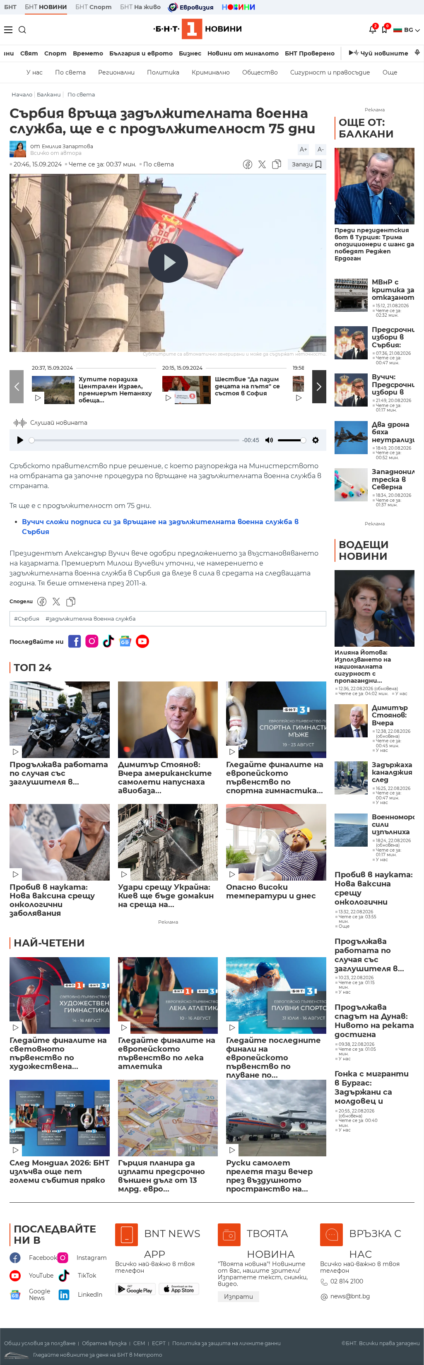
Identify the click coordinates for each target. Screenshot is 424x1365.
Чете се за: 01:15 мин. (357, 985)
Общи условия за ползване (39, 1343)
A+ (303, 149)
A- (321, 149)
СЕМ (139, 1343)
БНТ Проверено (310, 53)
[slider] (134, 440)
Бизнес (190, 53)
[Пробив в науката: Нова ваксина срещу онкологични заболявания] (60, 842)
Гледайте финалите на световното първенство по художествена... (58, 1053)
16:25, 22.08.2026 (393, 788)
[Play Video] (168, 263)
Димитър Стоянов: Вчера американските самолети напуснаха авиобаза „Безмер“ (393, 715)
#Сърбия (26, 619)
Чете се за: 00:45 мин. (388, 743)
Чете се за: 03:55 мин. (357, 919)
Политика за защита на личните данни (226, 1343)
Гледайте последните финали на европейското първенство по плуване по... (273, 1053)
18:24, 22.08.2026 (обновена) (393, 843)
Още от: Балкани (366, 128)
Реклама (168, 922)
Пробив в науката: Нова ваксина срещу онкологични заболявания (52, 900)
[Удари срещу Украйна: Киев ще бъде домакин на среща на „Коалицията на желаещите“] (168, 842)
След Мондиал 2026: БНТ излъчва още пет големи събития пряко (59, 1172)
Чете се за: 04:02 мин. (363, 693)
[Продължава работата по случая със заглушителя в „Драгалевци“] (60, 719)
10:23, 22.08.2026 (356, 977)
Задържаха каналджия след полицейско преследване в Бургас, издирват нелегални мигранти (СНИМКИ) (393, 772)
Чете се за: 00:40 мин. (358, 1123)
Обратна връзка (104, 1343)
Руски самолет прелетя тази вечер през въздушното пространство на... (269, 1176)
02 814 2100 (346, 1281)
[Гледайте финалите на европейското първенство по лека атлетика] (168, 995)
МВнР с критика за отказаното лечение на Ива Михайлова (393, 290)
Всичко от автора (56, 153)
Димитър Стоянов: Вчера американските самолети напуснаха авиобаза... (165, 778)
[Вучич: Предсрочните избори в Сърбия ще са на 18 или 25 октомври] (351, 390)
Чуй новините (384, 53)
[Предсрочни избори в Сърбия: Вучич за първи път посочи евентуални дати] (351, 342)
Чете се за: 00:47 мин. (388, 795)
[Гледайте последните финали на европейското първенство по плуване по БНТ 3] (276, 995)
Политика (163, 72)
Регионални (116, 72)
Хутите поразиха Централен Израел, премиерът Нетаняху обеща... (115, 390)
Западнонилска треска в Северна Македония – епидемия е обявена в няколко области (393, 479)
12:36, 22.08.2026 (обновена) (368, 688)
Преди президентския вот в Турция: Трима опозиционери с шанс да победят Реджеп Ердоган (374, 244)
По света (70, 72)
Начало (22, 94)
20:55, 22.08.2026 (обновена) (356, 1113)
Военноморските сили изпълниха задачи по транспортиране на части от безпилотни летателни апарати (393, 825)
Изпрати (238, 1296)
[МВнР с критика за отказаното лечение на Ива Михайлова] (351, 295)
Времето (88, 53)
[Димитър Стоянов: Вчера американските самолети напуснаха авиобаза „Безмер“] (168, 719)
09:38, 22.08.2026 (356, 1044)
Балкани (49, 94)
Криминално (211, 72)
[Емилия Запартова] (20, 150)
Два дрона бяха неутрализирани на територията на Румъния (393, 432)
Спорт (55, 53)
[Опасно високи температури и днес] (276, 842)
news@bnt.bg (350, 1296)
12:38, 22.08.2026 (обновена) (393, 734)
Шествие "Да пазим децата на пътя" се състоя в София (247, 386)
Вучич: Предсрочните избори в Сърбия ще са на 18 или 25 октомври (393, 384)
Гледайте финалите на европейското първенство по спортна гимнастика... (274, 778)
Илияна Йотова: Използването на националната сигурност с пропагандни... (363, 666)
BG (409, 30)
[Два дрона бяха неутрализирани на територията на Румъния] (351, 437)
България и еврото (141, 53)
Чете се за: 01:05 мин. (357, 1052)
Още (390, 72)
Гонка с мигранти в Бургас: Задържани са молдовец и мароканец (372, 1088)
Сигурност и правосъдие (330, 72)
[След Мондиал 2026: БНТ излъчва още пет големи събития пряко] (60, 1118)
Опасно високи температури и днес (271, 891)
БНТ (10, 7)
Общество (260, 72)
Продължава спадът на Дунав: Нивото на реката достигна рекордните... (374, 1021)
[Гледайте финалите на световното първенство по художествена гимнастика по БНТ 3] (60, 995)
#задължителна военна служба (91, 619)
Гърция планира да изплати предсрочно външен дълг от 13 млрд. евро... (161, 1176)
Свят (29, 53)
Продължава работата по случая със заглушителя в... (59, 774)
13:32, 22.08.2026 (356, 912)
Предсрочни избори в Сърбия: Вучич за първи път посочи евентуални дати (393, 337)
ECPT (159, 1343)
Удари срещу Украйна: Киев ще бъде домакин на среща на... (166, 896)
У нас (34, 72)
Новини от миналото (243, 53)
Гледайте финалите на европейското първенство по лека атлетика (166, 1053)
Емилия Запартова (67, 146)
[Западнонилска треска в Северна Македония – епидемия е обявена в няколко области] (351, 484)
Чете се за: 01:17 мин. (388, 852)
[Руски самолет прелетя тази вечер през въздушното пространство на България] (276, 1118)
